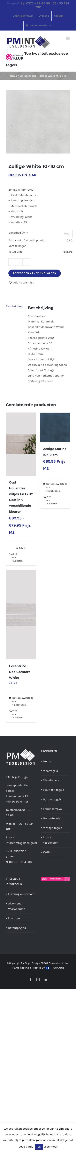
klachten (14, 918)
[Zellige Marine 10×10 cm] (55, 427)
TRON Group (57, 967)
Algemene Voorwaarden (16, 906)
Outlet (47, 852)
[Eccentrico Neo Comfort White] (21, 614)
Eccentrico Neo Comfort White (19, 671)
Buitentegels (51, 818)
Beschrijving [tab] (14, 306)
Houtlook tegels (53, 789)
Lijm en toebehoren (50, 840)
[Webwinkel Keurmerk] (14, 53)
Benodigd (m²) (18, 232)
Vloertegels (50, 771)
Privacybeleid (56, 963)
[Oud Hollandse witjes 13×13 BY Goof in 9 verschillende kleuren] (21, 444)
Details (22, 548)
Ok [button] (39, 1146)
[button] (21, 282)
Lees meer (50, 1146)
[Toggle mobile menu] (68, 38)
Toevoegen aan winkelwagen (34, 273)
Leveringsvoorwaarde (20, 894)
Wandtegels (51, 780)
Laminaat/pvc (52, 809)
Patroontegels (52, 799)
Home (47, 761)
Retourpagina (17, 928)
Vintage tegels (52, 828)
